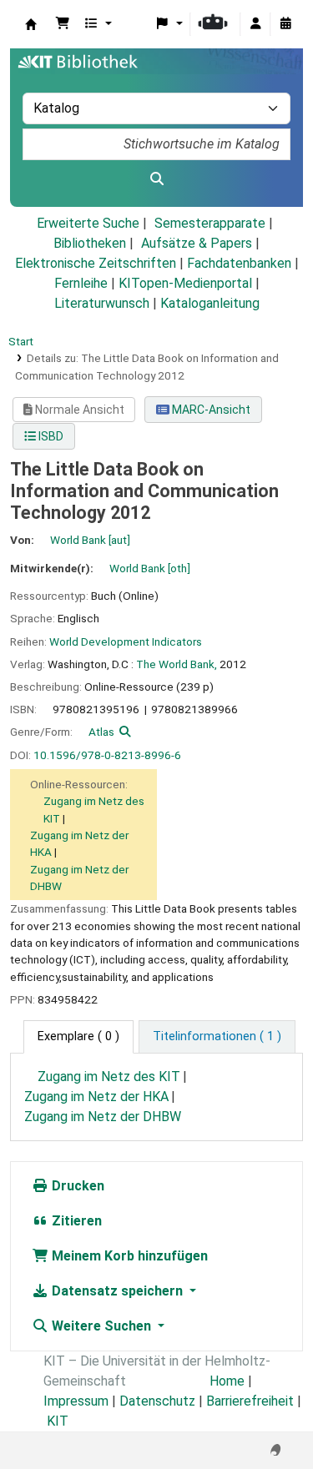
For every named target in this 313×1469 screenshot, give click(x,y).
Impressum (76, 1401)
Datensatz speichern (117, 1291)
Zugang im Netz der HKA (96, 1096)
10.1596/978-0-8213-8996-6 (107, 755)
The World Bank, (176, 664)
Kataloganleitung (210, 303)
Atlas (101, 731)
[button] (62, 24)
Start (20, 341)
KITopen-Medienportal (185, 283)
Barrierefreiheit (250, 1401)
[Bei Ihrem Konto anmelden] (255, 24)
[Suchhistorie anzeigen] (285, 24)
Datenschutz (157, 1401)
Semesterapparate (209, 223)
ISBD (49, 436)
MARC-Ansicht (209, 409)
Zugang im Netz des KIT (109, 1076)
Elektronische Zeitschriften (95, 263)
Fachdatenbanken (239, 263)
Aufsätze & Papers (196, 243)
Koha (31, 24)
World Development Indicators (125, 641)
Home (227, 1381)
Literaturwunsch (101, 303)
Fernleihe (81, 283)
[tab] (217, 1037)
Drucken (76, 1186)
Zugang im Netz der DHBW (102, 1116)
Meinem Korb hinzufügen (128, 1256)
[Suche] (156, 179)
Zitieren (75, 1221)
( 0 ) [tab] (78, 1036)
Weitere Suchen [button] (101, 1326)
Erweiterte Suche (88, 223)
